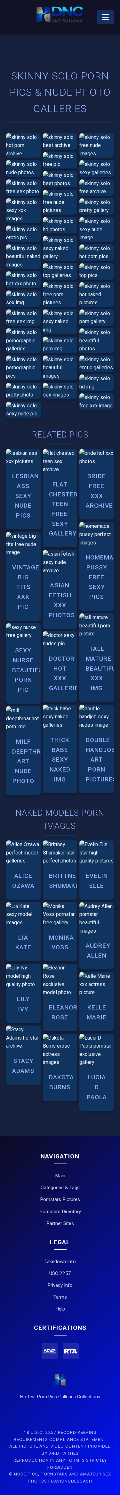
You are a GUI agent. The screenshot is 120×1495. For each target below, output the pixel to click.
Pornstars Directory (60, 1211)
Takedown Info (60, 1261)
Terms (60, 1297)
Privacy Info (60, 1285)
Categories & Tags (60, 1187)
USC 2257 (60, 1273)
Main (60, 1176)
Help (60, 1309)
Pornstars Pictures (60, 1199)
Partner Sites (60, 1223)
